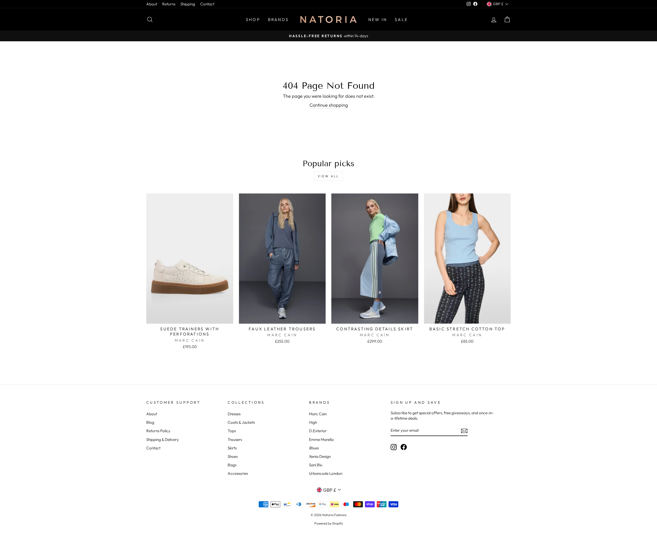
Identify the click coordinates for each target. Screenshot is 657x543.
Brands (278, 19)
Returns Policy (158, 430)
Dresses (234, 413)
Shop (253, 19)
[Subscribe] (464, 430)
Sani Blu (315, 464)
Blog (150, 422)
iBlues (314, 448)
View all (328, 176)
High (313, 422)
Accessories (238, 473)
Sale (401, 19)
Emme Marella (321, 439)
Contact (207, 4)
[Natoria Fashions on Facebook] (404, 447)
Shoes (233, 456)
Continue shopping (329, 105)
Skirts (232, 448)
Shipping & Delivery (162, 439)
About (151, 4)
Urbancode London (325, 473)
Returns (168, 4)
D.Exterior (318, 430)
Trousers (235, 439)
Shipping (187, 4)
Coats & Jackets (241, 422)
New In (377, 19)
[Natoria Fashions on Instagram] (394, 447)
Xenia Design (320, 456)
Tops (232, 430)
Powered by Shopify (328, 523)
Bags (232, 464)
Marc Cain (318, 413)
